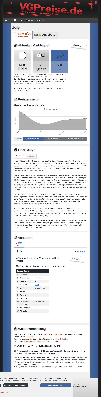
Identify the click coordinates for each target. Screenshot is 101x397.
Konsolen (20, 20)
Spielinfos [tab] (24, 35)
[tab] (19, 244)
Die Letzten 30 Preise (76, 139)
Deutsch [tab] (20, 155)
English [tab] (32, 156)
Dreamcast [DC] (34, 20)
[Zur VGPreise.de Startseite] (50, 9)
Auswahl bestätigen (55, 385)
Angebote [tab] (48, 34)
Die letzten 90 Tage (55, 139)
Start (10, 20)
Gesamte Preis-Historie (33, 139)
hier (15, 84)
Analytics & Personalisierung (16, 385)
